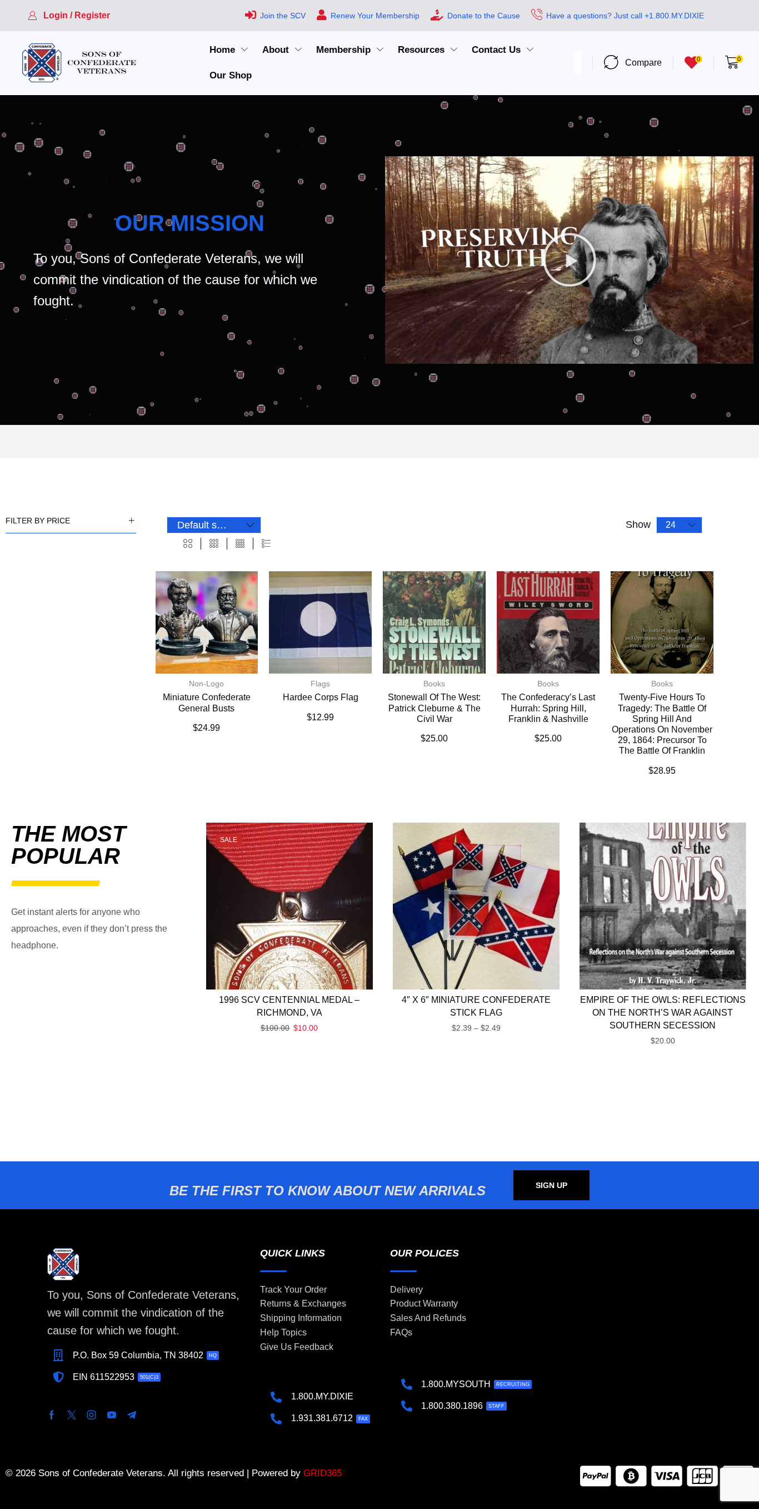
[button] (69, 15)
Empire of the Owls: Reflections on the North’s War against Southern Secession (663, 1012)
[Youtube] (111, 1415)
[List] (266, 544)
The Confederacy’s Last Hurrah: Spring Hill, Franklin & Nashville (548, 707)
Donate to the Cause (483, 15)
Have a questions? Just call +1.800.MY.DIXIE (625, 15)
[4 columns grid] (240, 544)
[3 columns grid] (214, 544)
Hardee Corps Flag (320, 697)
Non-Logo (206, 683)
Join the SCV (283, 15)
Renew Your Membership (375, 15)
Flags (320, 683)
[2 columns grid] (188, 544)
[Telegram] (131, 1415)
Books (434, 683)
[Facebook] (51, 1415)
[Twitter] (71, 1415)
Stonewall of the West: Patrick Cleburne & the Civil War (434, 707)
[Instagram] (91, 1415)
